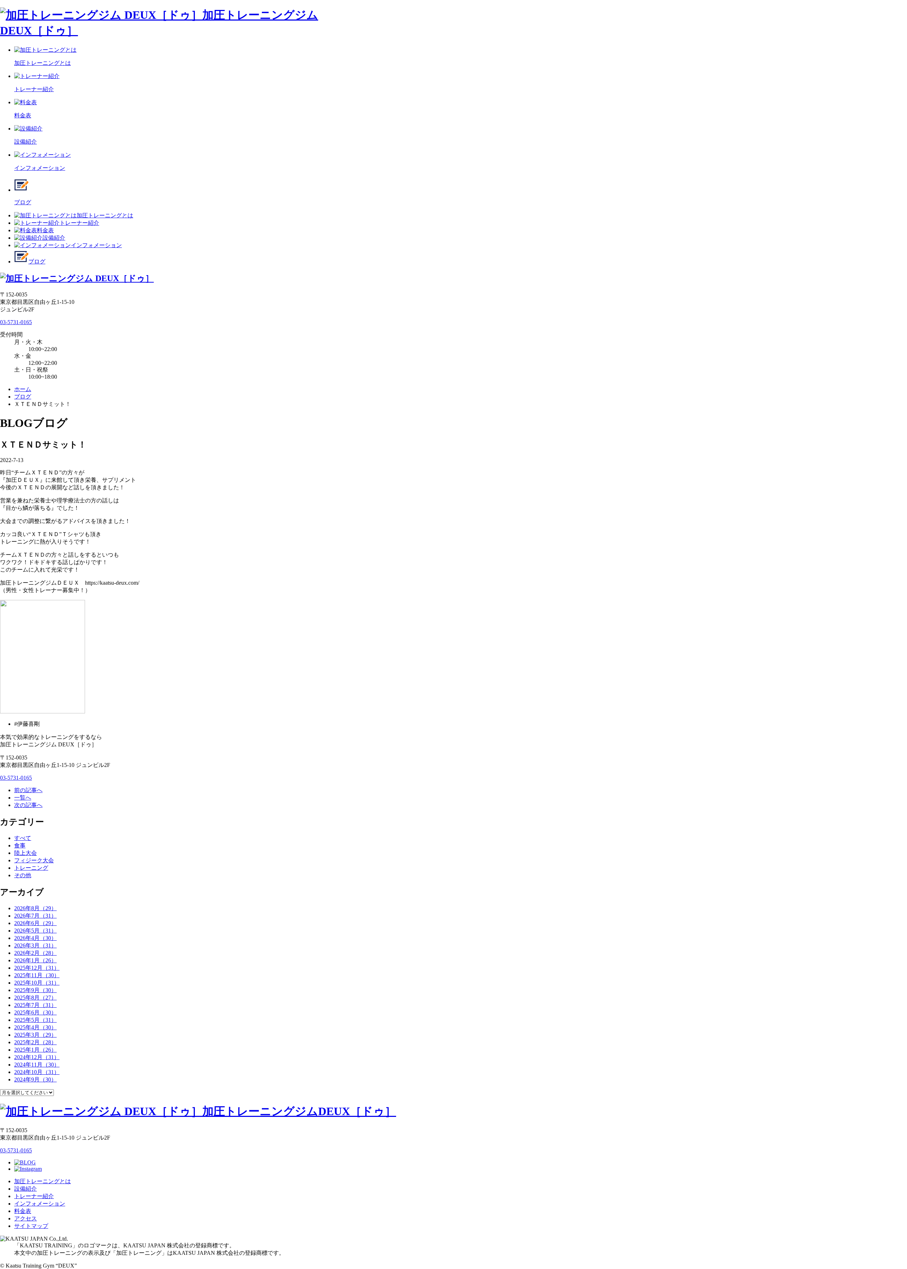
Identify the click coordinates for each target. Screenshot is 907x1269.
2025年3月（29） (35, 1035)
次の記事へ (28, 805)
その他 (22, 875)
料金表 (45, 230)
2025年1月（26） (35, 1050)
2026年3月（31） (35, 945)
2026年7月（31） (35, 916)
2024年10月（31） (37, 1072)
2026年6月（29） (35, 923)
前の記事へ (28, 790)
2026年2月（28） (35, 953)
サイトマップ (31, 1226)
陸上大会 (25, 853)
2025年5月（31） (35, 1020)
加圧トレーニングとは (105, 215)
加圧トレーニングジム (299, 1111)
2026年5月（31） (35, 931)
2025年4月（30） (35, 1027)
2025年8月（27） (35, 998)
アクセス (25, 1218)
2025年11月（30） (37, 975)
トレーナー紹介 (79, 223)
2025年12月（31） (37, 968)
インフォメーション (96, 245)
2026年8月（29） (35, 908)
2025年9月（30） (35, 990)
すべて (22, 838)
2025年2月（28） (35, 1042)
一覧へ (22, 798)
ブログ (36, 261)
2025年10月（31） (37, 983)
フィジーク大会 (34, 860)
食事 (20, 845)
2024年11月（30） (37, 1065)
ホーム (22, 389)
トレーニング (31, 868)
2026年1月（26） (35, 960)
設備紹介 (54, 238)
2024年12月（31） (37, 1057)
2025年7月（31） (35, 1005)
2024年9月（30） (35, 1079)
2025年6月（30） (35, 1012)
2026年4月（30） (35, 938)
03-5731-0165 (16, 322)
